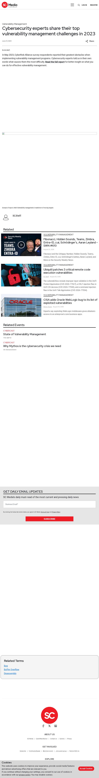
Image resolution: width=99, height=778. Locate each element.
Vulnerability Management (14, 23)
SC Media (30, 739)
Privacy (69, 739)
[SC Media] (9, 4)
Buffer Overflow (11, 669)
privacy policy (24, 775)
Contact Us (53, 739)
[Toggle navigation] (72, 5)
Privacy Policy (56, 512)
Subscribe (49, 519)
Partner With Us (74, 751)
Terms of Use (45, 512)
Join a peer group (61, 751)
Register (93, 5)
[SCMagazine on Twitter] (49, 725)
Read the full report (55, 62)
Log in (84, 5)
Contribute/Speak (34, 751)
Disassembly (10, 673)
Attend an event (48, 751)
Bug (6, 666)
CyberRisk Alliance (41, 739)
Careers (62, 739)
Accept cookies (86, 769)
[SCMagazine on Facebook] (43, 725)
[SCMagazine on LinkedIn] (55, 725)
